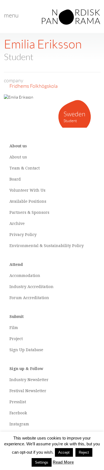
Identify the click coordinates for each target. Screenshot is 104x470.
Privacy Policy (23, 234)
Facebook (18, 413)
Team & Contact (24, 168)
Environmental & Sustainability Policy (46, 245)
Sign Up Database (26, 350)
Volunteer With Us (27, 190)
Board (15, 179)
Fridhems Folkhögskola (33, 86)
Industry (17, 286)
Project (16, 339)
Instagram (19, 424)
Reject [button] (84, 452)
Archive (17, 223)
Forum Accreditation (29, 298)
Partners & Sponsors (29, 212)
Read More (63, 462)
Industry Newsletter (29, 379)
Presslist (17, 402)
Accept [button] (64, 452)
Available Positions (27, 201)
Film (13, 327)
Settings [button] (41, 462)
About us (18, 157)
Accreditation (40, 286)
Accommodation (24, 275)
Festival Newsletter (27, 391)
